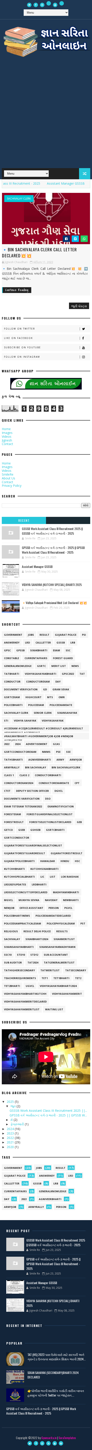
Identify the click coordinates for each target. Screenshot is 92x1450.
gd (45, 689)
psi (84, 634)
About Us (8, 478)
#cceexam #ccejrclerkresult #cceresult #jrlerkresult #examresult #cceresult (43, 729)
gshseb (35, 829)
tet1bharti (61, 978)
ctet (7, 790)
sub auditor (13, 962)
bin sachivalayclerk (66, 767)
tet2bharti (12, 986)
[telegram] (61, 3)
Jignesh (7, 440)
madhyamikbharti (66, 892)
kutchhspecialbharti (19, 876)
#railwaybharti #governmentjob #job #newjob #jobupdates (38, 736)
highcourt (33, 697)
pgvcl (68, 908)
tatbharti (11, 673)
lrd (27, 642)
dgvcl (58, 790)
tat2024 (32, 962)
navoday (51, 900)
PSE (58, 751)
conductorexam (38, 681)
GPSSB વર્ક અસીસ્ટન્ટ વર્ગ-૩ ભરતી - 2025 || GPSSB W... (48, 1115)
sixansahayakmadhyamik (57, 947)
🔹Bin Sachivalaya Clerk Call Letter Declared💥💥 (39, 252)
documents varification (22, 798)
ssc (68, 650)
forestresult (14, 822)
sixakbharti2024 (36, 939)
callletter (43, 642)
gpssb (20, 650)
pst (82, 923)
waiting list (54, 1009)
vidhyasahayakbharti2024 (58, 986)
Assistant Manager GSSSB (56, 183)
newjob (9, 908)
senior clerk (43, 712)
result (44, 634)
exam (56, 650)
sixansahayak (67, 712)
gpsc (7, 650)
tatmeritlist (50, 970)
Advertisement (36, 744)
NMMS (46, 751)
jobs (31, 634)
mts (50, 697)
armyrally (11, 767)
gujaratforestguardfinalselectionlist (33, 845)
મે (12, 1120)
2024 (17, 744)
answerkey (11, 642)
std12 (34, 954)
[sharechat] (48, 3)
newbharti (71, 900)
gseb (21, 829)
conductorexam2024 (18, 783)
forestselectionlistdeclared (50, 822)
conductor (12, 681)
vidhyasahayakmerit (67, 993)
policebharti (13, 705)
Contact (7, 444)
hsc (77, 861)
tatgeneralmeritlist (59, 962)
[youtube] (55, 5)
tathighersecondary (19, 970)
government (13, 634)
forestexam (12, 814)
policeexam (36, 705)
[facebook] (35, 5)
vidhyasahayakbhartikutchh (25, 993)
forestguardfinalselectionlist (50, 814)
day (58, 681)
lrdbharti (39, 884)
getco (8, 829)
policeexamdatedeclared (53, 915)
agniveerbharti (39, 759)
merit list (58, 666)
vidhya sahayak (25, 720)
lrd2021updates (15, 884)
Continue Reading (17, 290)
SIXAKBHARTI (38, 650)
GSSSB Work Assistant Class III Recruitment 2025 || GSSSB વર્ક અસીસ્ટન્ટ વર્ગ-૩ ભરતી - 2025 (52, 531)
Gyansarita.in (48, 1437)
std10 (21, 954)
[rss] (48, 1443)
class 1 (9, 775)
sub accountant (56, 954)
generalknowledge (17, 666)
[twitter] (29, 5)
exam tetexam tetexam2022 (23, 806)
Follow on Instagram (22, 356)
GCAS (56, 744)
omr (62, 697)
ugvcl (30, 986)
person (53, 908)
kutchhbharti (14, 868)
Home (6, 429)
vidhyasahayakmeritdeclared (25, 1001)
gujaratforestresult (66, 853)
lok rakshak (70, 876)
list (52, 876)
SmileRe (7, 474)
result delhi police (37, 931)
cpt (77, 783)
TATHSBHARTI (13, 759)
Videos (6, 436)
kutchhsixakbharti (44, 868)
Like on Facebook (18, 338)
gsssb (60, 642)
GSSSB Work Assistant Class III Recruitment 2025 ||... (48, 1110)
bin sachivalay (35, 767)
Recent (23, 520)
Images (7, 433)
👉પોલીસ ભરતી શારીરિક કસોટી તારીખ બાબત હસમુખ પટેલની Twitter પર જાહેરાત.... (55, 1392)
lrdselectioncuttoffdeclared (25, 892)
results (62, 931)
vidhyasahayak (52, 720)
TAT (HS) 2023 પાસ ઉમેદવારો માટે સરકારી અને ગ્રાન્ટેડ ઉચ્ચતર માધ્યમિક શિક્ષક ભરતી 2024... (56, 1356)
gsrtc (41, 666)
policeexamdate (61, 705)
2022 (6, 744)
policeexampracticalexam (22, 923)
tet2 (78, 978)
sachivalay (12, 939)
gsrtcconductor (16, 837)
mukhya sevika (29, 900)
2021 (11, 1142)
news (75, 666)
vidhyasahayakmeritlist (22, 1009)
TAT (82, 673)
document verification (21, 689)
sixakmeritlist (64, 939)
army (60, 759)
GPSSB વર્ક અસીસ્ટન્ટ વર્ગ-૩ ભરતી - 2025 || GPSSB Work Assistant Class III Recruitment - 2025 (53, 550)
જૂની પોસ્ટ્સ (79, 305)
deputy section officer (32, 790)
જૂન (13, 1106)
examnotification (61, 806)
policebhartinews (17, 915)
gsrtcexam (12, 697)
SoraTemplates (67, 1437)
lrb (72, 642)
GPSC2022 (68, 673)
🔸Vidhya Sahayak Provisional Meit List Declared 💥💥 (54, 602)
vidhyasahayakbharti (40, 673)
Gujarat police (65, 634)
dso (47, 798)
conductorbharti (48, 775)
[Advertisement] (46, 115)
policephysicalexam (61, 923)
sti (6, 720)
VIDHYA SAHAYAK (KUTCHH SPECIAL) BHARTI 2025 (52, 584)
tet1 (45, 978)
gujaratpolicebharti (19, 861)
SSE (68, 751)
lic (42, 876)
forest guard (63, 658)
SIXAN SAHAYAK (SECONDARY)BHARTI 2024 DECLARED (53, 1374)
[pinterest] (61, 1443)
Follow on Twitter (19, 328)
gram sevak (60, 689)
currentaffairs (36, 658)
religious (11, 931)
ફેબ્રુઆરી (17, 1124)
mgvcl (8, 900)
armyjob (76, 759)
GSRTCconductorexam (20, 751)
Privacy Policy (11, 485)
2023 (11, 1133)
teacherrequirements (20, 978)
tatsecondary (75, 970)
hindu (65, 861)
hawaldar (47, 861)
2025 (11, 1101)
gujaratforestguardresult (24, 853)
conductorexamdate (54, 783)
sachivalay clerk (19, 198)
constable (11, 658)
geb (79, 822)
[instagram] (42, 5)
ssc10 (7, 954)
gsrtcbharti (55, 829)
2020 (11, 1147)
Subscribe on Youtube (22, 347)
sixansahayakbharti (19, 947)
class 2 (24, 775)
